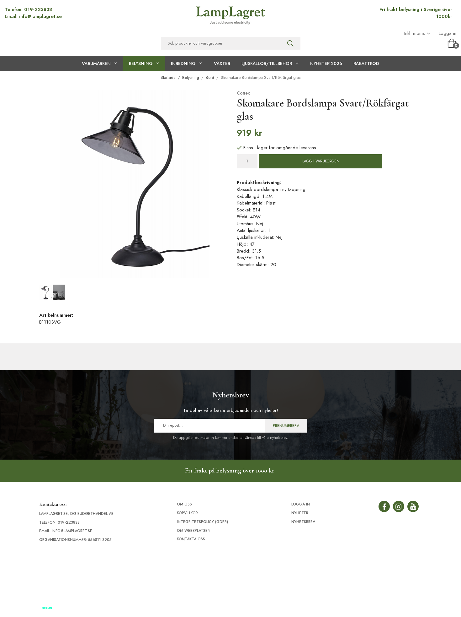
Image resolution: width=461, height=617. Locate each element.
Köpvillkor (187, 513)
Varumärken (96, 63)
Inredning (183, 63)
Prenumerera (286, 426)
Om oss (184, 504)
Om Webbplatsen (193, 530)
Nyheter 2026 (326, 63)
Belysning (141, 63)
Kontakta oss (191, 539)
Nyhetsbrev (303, 522)
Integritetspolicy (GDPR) (202, 522)
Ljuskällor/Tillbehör (266, 63)
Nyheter (299, 513)
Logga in (447, 33)
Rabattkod (366, 63)
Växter (222, 63)
